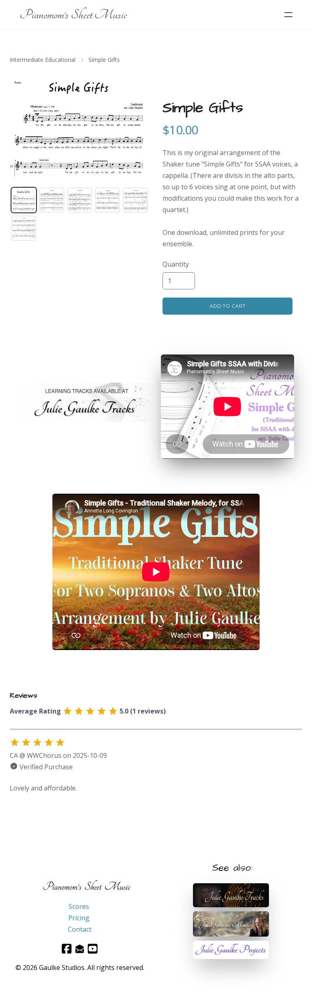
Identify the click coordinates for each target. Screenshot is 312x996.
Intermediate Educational (43, 59)
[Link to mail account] (79, 948)
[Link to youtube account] (93, 948)
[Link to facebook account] (67, 948)
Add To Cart (227, 306)
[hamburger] (288, 14)
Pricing (78, 917)
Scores (79, 906)
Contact (79, 929)
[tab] (23, 200)
